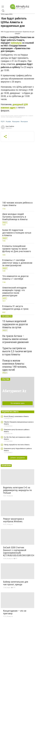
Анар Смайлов (10, 126)
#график (8, 121)
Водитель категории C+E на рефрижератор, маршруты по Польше (17, 490)
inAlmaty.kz (16, 42)
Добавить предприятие (17, 458)
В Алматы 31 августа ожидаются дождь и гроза (15, 307)
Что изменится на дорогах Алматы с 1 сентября (15, 277)
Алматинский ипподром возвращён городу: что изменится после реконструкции (14, 291)
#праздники (15, 121)
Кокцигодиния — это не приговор (14, 612)
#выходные (24, 121)
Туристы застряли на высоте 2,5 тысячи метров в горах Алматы (17, 351)
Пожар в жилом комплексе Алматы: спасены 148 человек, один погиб (14, 365)
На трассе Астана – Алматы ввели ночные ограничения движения (15, 339)
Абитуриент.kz (14, 391)
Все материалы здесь (17, 403)
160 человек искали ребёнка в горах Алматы (17, 204)
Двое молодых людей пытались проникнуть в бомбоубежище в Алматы (15, 217)
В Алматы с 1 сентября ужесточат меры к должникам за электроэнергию (17, 263)
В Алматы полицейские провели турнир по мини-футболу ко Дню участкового (16, 249)
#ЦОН (3, 121)
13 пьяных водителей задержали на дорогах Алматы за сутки (15, 324)
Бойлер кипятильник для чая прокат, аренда (15, 583)
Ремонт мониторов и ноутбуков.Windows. (13, 520)
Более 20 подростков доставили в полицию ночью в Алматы (16, 233)
